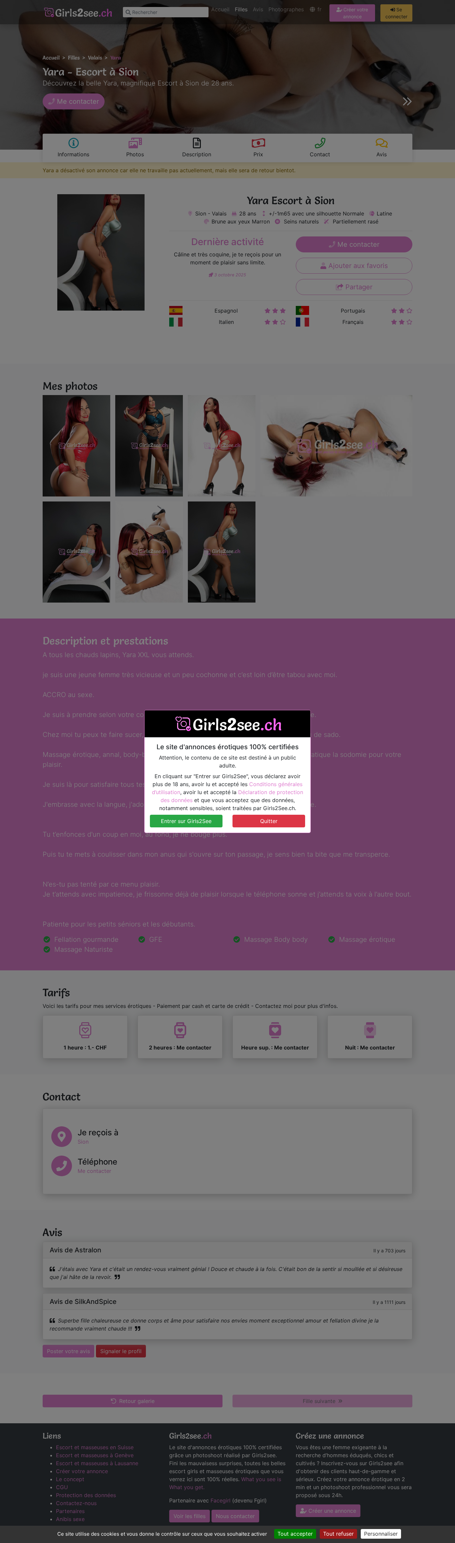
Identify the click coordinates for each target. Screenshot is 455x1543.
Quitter (268, 821)
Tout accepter (295, 1533)
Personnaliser (381, 1533)
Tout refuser (338, 1533)
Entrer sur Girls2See (186, 821)
